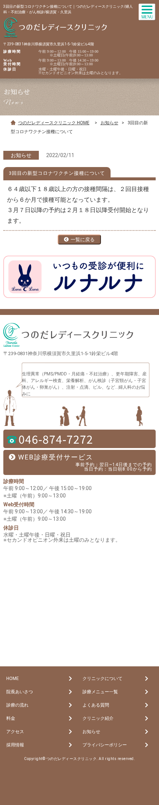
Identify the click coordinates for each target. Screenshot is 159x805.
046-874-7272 (55, 439)
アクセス (15, 731)
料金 (10, 718)
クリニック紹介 (98, 718)
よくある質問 (95, 705)
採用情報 (15, 744)
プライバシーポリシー (104, 744)
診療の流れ (17, 705)
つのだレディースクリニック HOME (53, 122)
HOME (12, 678)
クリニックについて (102, 678)
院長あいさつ (19, 691)
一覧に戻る (83, 239)
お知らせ (109, 122)
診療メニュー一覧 (100, 691)
